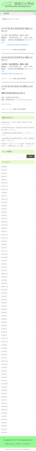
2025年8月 (4, 192)
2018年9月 (4, 309)
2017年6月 (4, 351)
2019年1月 (4, 306)
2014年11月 (4, 409)
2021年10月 (4, 257)
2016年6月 (4, 371)
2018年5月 (4, 322)
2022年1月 (4, 251)
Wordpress (27, 449)
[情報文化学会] (18, 7)
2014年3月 (4, 426)
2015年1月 (4, 403)
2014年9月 (4, 413)
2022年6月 (4, 244)
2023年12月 (4, 221)
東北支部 (23, 49)
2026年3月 (4, 176)
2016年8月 (4, 367)
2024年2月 (4, 218)
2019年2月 (4, 302)
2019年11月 (4, 286)
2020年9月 (4, 277)
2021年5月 (4, 267)
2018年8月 (4, 312)
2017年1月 (4, 358)
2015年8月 (4, 390)
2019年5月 (4, 296)
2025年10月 (4, 189)
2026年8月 (4, 166)
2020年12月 (4, 273)
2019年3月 (4, 299)
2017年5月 (4, 354)
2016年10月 (4, 364)
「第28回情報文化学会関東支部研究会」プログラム (16, 133)
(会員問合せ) (27, 444)
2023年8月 (4, 228)
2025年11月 (4, 186)
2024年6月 (4, 212)
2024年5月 (4, 215)
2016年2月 (4, 377)
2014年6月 (4, 422)
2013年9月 (4, 432)
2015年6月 (4, 396)
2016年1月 (4, 380)
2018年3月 (4, 328)
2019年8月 (4, 293)
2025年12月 (4, 183)
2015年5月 (4, 400)
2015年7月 (4, 393)
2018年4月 (4, 325)
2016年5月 (4, 374)
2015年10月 (4, 383)
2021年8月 (4, 264)
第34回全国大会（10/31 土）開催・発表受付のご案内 (16, 122)
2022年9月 (4, 241)
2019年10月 (4, 290)
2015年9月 (4, 387)
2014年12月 (4, 406)
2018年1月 (4, 335)
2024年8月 (4, 205)
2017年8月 (4, 348)
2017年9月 (4, 345)
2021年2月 (4, 270)
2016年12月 (4, 361)
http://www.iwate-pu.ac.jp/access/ (17, 45)
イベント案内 (12, 49)
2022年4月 (4, 247)
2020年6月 (4, 283)
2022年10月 (4, 238)
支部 (18, 49)
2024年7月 (4, 208)
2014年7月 (4, 419)
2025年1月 (4, 196)
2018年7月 (4, 315)
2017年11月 (4, 341)
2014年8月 (4, 416)
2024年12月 (4, 199)
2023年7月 (4, 231)
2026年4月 (4, 173)
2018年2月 (4, 332)
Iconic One (8, 449)
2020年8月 (4, 280)
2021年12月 (4, 254)
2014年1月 (4, 429)
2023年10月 (4, 225)
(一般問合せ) (18, 444)
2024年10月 (4, 202)
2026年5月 (4, 170)
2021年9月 (4, 260)
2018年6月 (4, 319)
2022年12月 (4, 234)
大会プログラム (6, 104)
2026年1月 (4, 179)
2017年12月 (4, 338)
